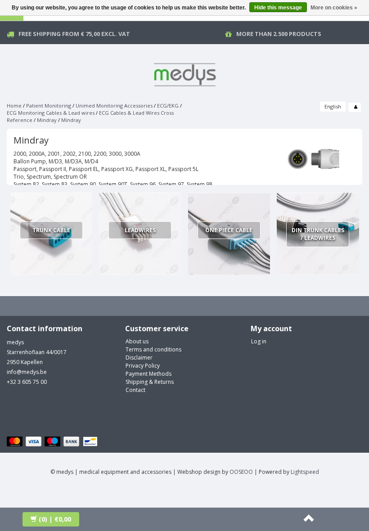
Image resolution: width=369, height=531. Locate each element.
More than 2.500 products (278, 34)
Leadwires (140, 230)
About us (137, 341)
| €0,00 (55, 519)
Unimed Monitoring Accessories (114, 105)
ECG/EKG (168, 105)
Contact (135, 390)
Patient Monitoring (48, 105)
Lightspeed (305, 472)
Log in (258, 341)
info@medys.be (27, 372)
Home (14, 105)
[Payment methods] (53, 442)
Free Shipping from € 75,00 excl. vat (74, 34)
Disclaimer (139, 357)
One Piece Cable (228, 230)
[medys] (184, 73)
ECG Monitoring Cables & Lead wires (50, 112)
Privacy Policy (143, 365)
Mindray (47, 120)
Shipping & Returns (150, 382)
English (332, 106)
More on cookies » (333, 7)
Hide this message (278, 7)
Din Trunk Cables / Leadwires (318, 234)
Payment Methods (148, 374)
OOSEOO (241, 472)
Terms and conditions (153, 349)
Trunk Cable (51, 230)
